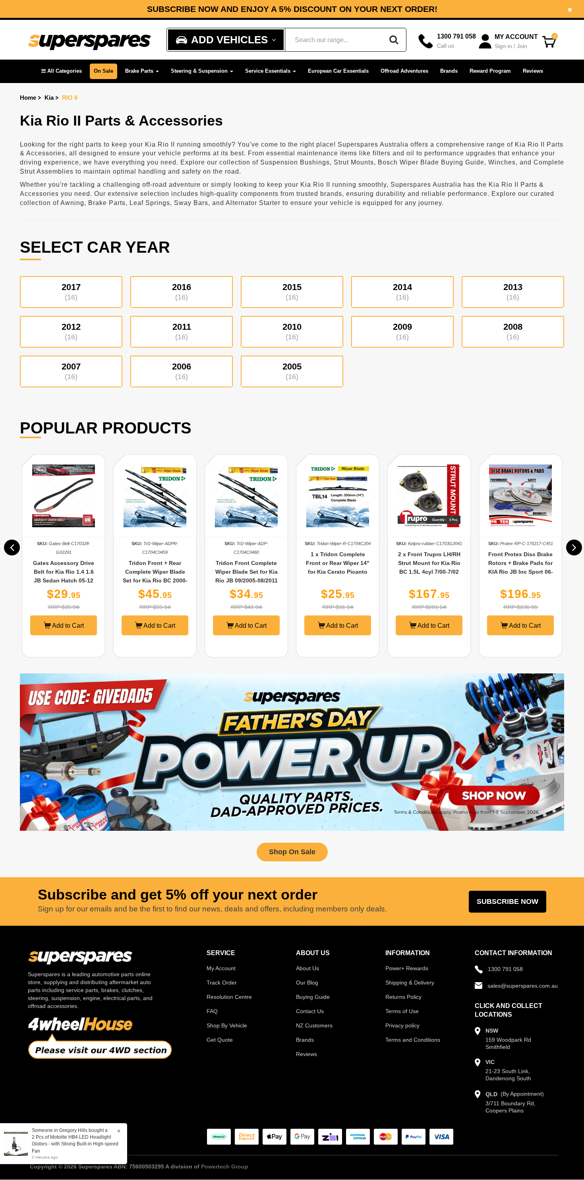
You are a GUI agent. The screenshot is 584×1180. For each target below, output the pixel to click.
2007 (71, 371)
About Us (307, 968)
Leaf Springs (150, 202)
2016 (181, 291)
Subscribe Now (507, 901)
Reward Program (490, 71)
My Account (221, 968)
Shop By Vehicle (227, 1025)
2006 (181, 371)
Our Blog (307, 982)
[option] (63, 556)
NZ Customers (314, 1025)
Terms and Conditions (412, 1040)
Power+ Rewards (406, 968)
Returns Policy (403, 997)
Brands (449, 71)
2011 (181, 331)
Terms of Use (402, 1011)
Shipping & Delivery (409, 982)
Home (28, 97)
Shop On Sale (292, 852)
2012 (71, 331)
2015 (292, 291)
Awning (72, 202)
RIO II (69, 97)
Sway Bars (191, 202)
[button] (61, 71)
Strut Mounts (354, 162)
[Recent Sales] (18, 1143)
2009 (402, 331)
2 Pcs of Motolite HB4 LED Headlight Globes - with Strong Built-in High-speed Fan (75, 1143)
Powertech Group (224, 1166)
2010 (292, 331)
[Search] (393, 40)
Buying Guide (313, 997)
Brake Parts (140, 71)
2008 (512, 331)
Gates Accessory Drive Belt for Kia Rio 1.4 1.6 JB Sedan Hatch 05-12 (63, 572)
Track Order (222, 982)
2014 (402, 291)
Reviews (533, 71)
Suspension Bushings (295, 162)
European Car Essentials (338, 71)
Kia (49, 97)
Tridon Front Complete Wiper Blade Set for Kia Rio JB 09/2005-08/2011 (246, 572)
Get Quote (220, 1040)
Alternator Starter (253, 202)
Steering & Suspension (200, 71)
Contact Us (310, 1011)
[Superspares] (89, 40)
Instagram (462, 12)
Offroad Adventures (404, 71)
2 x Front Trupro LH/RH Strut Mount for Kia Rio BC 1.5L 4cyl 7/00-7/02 (429, 563)
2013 (512, 291)
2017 (71, 291)
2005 (292, 371)
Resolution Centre (229, 997)
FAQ (212, 1011)
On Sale (103, 71)
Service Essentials (268, 71)
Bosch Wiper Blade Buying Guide (431, 162)
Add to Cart (67, 625)
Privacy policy (402, 1025)
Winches (502, 162)
